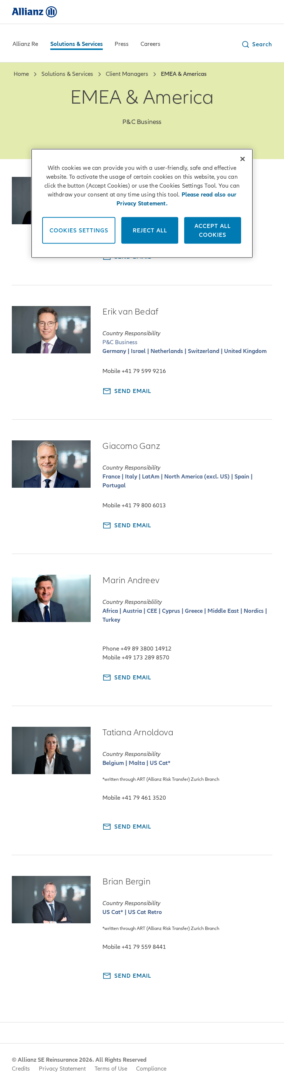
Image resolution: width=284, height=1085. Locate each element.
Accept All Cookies (213, 230)
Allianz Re (25, 44)
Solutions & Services (76, 44)
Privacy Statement (62, 1068)
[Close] (242, 159)
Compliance (151, 1068)
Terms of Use (111, 1068)
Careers (150, 44)
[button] (256, 44)
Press (122, 44)
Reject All (150, 230)
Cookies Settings (79, 230)
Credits (21, 1068)
